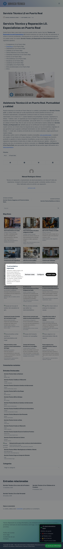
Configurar (40, 274)
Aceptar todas (51, 274)
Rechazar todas (29, 274)
